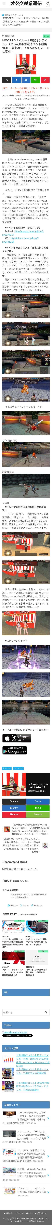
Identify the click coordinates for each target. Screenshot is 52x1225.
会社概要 (8, 1213)
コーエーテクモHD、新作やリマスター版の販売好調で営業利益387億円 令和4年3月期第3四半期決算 (24, 1117)
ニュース (19, 768)
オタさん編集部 (10, 890)
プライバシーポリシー (24, 1213)
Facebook (38, 905)
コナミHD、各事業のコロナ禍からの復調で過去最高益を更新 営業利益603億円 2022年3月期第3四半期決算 (24, 1155)
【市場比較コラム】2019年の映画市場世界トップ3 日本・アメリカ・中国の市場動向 (32, 1086)
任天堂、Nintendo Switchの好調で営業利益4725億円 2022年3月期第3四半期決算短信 (24, 1174)
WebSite (13, 905)
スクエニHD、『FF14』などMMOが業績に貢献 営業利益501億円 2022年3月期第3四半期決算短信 (25, 1136)
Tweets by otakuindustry (14, 1032)
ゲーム (8, 768)
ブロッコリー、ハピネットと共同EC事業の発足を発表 (31, 1191)
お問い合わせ (41, 1213)
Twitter (26, 905)
